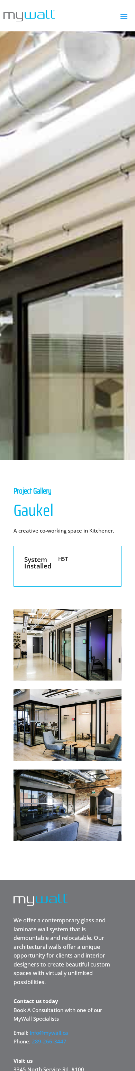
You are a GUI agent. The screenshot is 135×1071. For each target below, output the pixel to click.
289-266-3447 (49, 1041)
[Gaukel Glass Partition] (68, 678)
